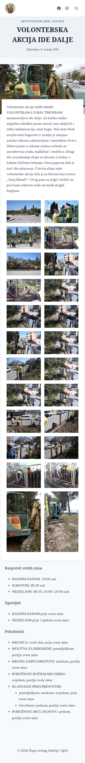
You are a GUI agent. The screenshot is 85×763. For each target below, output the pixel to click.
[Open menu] (76, 8)
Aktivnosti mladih (35, 21)
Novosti (58, 21)
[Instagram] (66, 8)
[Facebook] (58, 8)
